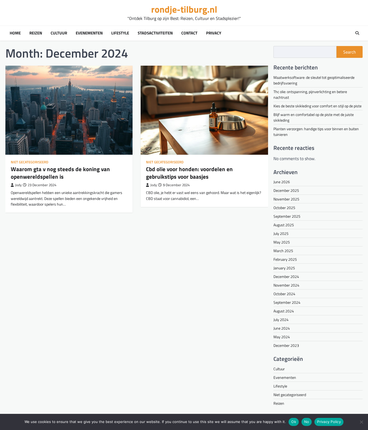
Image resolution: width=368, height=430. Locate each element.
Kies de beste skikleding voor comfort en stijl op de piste (317, 106)
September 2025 (286, 216)
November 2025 (286, 199)
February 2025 (285, 259)
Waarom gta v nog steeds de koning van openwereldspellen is (60, 173)
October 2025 (284, 207)
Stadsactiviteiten (155, 33)
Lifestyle (120, 33)
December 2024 (286, 276)
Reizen (35, 33)
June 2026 (281, 182)
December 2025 (286, 190)
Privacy (213, 33)
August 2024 (283, 311)
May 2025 (281, 242)
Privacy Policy (329, 422)
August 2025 (283, 225)
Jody (18, 185)
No (306, 422)
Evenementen (89, 33)
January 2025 (284, 268)
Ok (293, 422)
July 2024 (281, 319)
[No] (361, 422)
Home (15, 33)
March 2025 (283, 250)
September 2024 (286, 302)
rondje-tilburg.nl (184, 9)
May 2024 (281, 337)
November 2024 (286, 285)
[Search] (357, 33)
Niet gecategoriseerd (29, 162)
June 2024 (281, 328)
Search (349, 52)
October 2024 (284, 294)
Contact (189, 33)
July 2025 (281, 233)
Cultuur (59, 33)
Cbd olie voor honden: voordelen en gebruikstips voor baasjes (189, 173)
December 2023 (286, 345)
